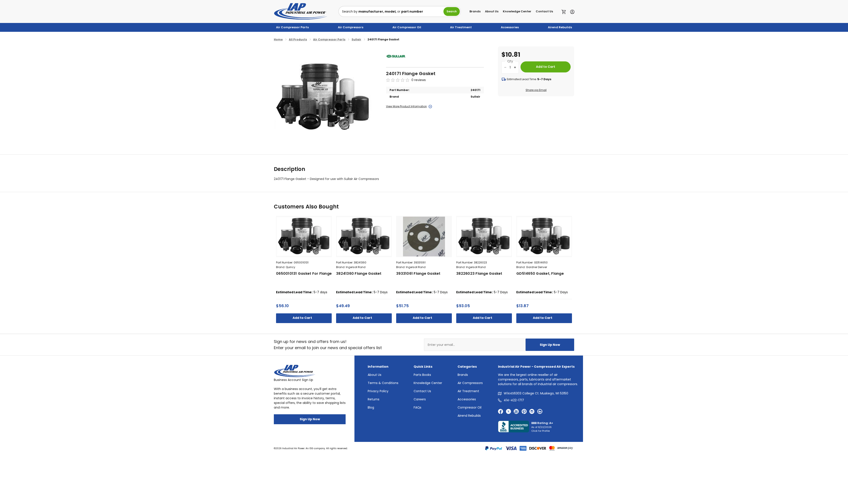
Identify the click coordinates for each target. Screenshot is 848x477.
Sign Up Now (550, 345)
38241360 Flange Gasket (359, 273)
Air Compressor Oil (406, 27)
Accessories (510, 27)
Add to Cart (303, 318)
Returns (373, 399)
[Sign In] (571, 11)
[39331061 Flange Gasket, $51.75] (424, 236)
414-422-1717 (514, 400)
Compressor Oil (469, 407)
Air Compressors (350, 27)
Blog (371, 407)
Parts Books (422, 375)
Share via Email (536, 90)
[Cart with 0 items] (565, 11)
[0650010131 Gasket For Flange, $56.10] (304, 236)
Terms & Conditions (383, 383)
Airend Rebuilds (560, 27)
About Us (491, 11)
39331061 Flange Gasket (418, 273)
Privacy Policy (378, 391)
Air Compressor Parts (292, 27)
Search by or (382, 11)
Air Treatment (461, 27)
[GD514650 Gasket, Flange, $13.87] (544, 236)
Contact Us (544, 11)
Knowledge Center (517, 11)
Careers (420, 399)
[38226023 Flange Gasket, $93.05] (484, 236)
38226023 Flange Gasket (479, 273)
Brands (475, 11)
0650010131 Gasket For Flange (304, 273)
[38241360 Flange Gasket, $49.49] (364, 236)
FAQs (417, 407)
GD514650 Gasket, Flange (540, 273)
